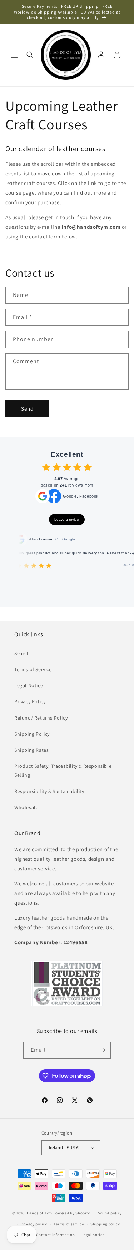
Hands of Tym (39, 1212)
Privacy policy (34, 1223)
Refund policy (109, 1212)
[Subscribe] (102, 1050)
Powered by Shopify (71, 1212)
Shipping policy (105, 1223)
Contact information (55, 1234)
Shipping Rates (31, 750)
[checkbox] (46, 467)
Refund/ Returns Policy (41, 718)
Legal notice (92, 1234)
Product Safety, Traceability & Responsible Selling (62, 770)
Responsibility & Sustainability (49, 791)
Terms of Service (33, 669)
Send (27, 408)
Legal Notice (28, 685)
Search (22, 653)
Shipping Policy (32, 734)
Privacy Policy (29, 701)
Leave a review (66, 519)
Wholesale (26, 807)
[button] (14, 55)
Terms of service (69, 1223)
